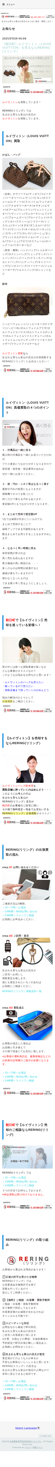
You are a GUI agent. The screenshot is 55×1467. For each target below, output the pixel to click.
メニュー (10, 4)
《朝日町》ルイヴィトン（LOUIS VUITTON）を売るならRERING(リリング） (26, 47)
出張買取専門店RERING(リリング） (26, 1441)
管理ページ (38, 1447)
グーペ (28, 1447)
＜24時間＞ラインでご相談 (18, 915)
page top (46, 1436)
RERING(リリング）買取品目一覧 (22, 991)
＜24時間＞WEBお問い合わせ (19, 911)
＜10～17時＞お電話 (14, 907)
